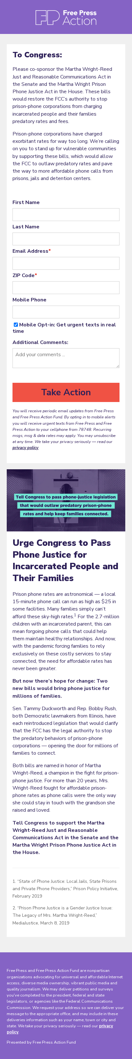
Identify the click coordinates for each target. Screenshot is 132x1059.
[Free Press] (66, 19)
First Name (26, 202)
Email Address (31, 251)
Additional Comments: (40, 342)
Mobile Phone (29, 300)
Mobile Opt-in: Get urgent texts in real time (64, 328)
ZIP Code (24, 275)
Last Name (25, 227)
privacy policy (25, 448)
